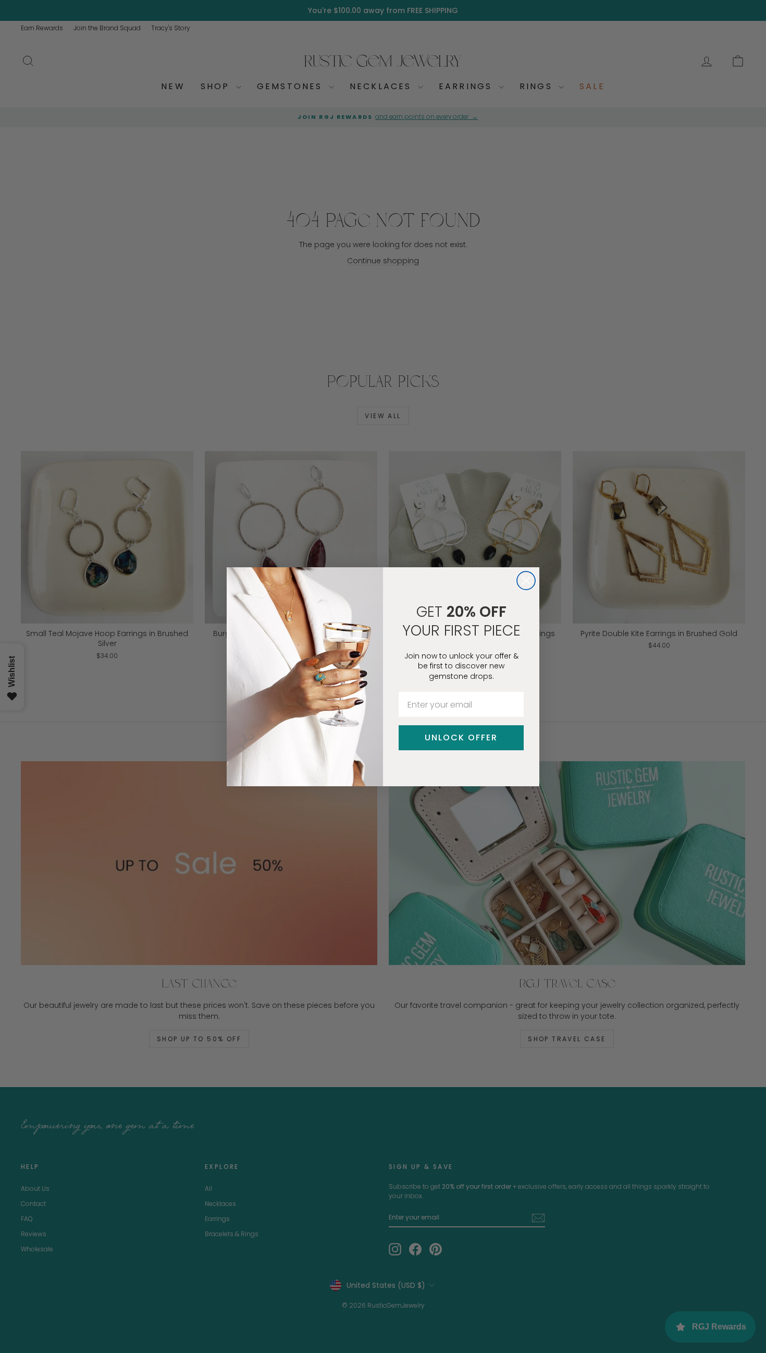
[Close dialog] (526, 580)
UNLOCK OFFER (461, 737)
